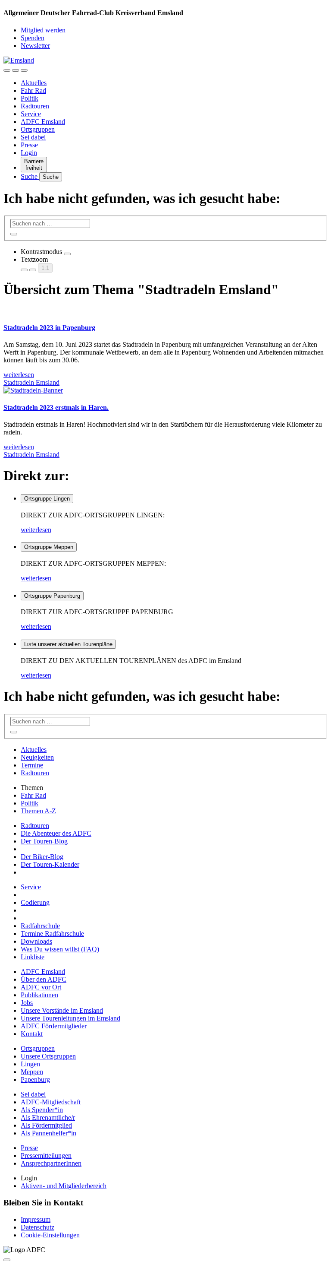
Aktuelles (34, 82)
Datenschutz (37, 1227)
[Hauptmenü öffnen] (24, 70)
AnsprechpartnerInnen (51, 1163)
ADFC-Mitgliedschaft (51, 1102)
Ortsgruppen (38, 129)
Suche (30, 176)
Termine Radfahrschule (52, 933)
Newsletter (35, 45)
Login (29, 152)
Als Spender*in (42, 1109)
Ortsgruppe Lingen (47, 498)
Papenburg (35, 1079)
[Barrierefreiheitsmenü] (6, 70)
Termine (32, 765)
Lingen (30, 1064)
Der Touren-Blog (44, 841)
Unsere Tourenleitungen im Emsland (70, 1018)
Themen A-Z (38, 811)
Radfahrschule (40, 925)
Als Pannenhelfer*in (48, 1133)
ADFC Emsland (43, 121)
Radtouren (35, 106)
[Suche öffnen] (15, 70)
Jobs (27, 1002)
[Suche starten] (13, 234)
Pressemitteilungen (46, 1155)
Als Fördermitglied (46, 1125)
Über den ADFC (43, 979)
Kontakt (32, 1033)
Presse (29, 145)
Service (31, 113)
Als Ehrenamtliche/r (48, 1117)
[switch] (67, 254)
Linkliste (32, 957)
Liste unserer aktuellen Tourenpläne (68, 644)
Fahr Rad (33, 90)
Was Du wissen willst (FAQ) (60, 949)
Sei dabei (33, 137)
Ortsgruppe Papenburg (52, 596)
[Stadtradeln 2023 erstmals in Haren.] (33, 390)
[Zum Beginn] (6, 1260)
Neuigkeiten (37, 757)
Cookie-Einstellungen (50, 1235)
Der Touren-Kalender (50, 864)
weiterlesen (36, 529)
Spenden (32, 37)
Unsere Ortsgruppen (48, 1056)
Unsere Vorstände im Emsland (62, 1010)
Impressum (35, 1219)
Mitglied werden (43, 30)
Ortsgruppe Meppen (48, 547)
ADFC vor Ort (41, 987)
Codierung (35, 902)
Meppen (32, 1071)
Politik (29, 98)
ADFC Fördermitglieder (54, 1026)
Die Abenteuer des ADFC (56, 833)
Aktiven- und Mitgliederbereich (63, 1185)
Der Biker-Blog (42, 856)
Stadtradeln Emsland (31, 382)
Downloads (36, 941)
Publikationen (39, 995)
